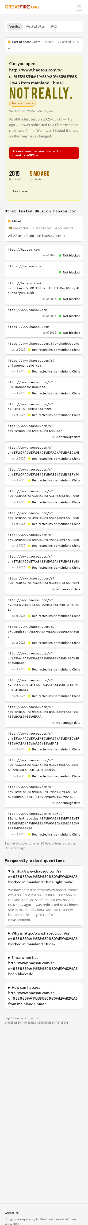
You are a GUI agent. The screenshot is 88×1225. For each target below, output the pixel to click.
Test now (20, 191)
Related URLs (35, 26)
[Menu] (79, 7)
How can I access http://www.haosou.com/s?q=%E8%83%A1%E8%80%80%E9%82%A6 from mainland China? (43, 995)
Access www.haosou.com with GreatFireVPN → (36, 152)
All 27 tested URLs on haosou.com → (36, 236)
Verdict (14, 26)
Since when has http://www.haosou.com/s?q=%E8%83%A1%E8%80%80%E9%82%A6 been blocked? (43, 965)
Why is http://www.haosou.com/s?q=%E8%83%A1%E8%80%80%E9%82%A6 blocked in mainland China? (43, 938)
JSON (64, 1023)
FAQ (54, 26)
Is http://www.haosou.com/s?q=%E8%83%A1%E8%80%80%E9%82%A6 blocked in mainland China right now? (43, 876)
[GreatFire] (22, 7)
